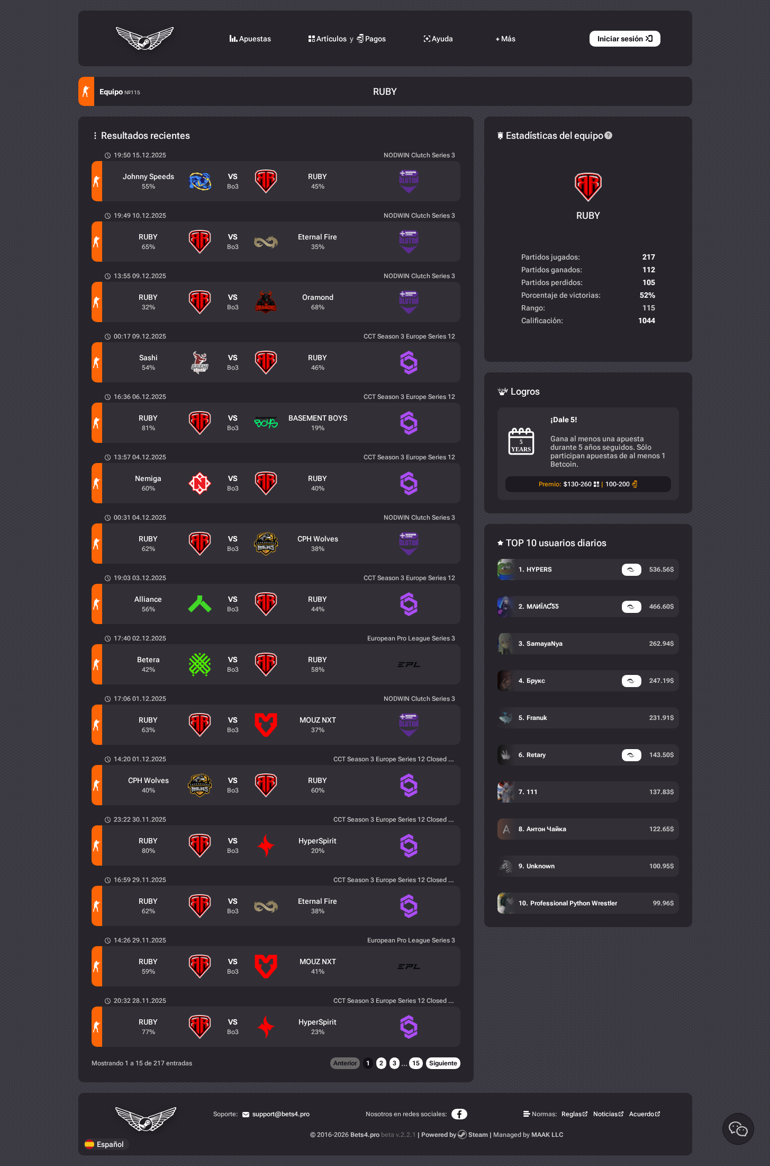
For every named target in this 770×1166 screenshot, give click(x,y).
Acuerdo (641, 1114)
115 (648, 308)
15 (416, 1063)
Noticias (605, 1114)
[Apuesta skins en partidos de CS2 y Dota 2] (145, 38)
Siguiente (443, 1063)
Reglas (571, 1114)
